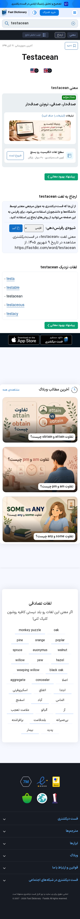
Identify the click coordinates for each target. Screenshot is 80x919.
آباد (40, 700)
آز (64, 710)
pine (20, 640)
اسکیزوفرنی (20, 690)
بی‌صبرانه (62, 720)
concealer (43, 680)
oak (56, 630)
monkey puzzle (30, 630)
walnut (62, 650)
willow (20, 660)
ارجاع (60, 35)
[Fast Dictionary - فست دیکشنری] (14, 12)
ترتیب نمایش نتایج (33, 34)
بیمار (30, 730)
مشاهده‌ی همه (10, 390)
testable (13, 287)
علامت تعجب (20, 710)
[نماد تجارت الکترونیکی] (42, 782)
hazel (60, 660)
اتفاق (42, 690)
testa (11, 278)
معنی (73, 35)
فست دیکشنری (30, 894)
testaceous (15, 304)
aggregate (17, 680)
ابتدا (62, 690)
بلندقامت (40, 720)
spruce (17, 650)
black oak (56, 670)
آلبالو (44, 710)
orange (40, 640)
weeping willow (28, 670)
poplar (60, 640)
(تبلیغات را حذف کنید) (53, 116)
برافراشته (17, 720)
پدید (50, 730)
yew (40, 660)
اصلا (65, 680)
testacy (12, 313)
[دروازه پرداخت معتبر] (56, 782)
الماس (60, 700)
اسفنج (20, 700)
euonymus (40, 650)
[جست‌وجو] (7, 23)
